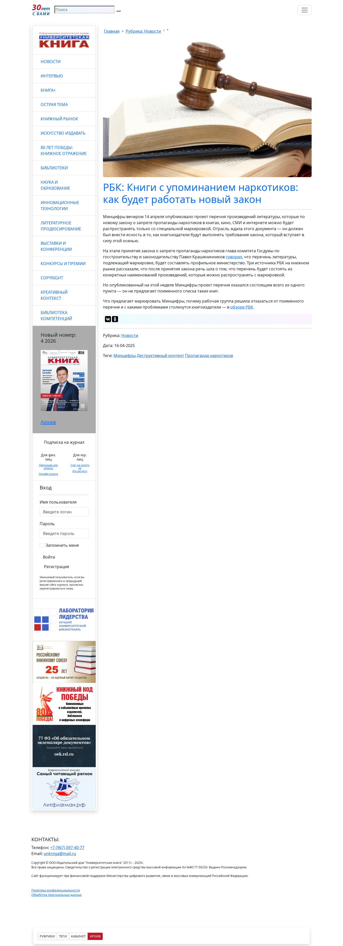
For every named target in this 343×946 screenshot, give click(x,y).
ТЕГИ (63, 936)
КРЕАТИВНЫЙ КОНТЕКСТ (54, 295)
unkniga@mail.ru (60, 853)
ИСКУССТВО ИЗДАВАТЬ (63, 133)
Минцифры (124, 355)
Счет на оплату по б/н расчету (80, 468)
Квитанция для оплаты (48, 466)
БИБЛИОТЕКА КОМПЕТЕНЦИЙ (56, 315)
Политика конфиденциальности (55, 890)
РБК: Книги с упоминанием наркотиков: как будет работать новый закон (200, 193)
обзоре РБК (241, 307)
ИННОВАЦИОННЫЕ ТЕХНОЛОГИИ (60, 205)
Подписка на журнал (64, 442)
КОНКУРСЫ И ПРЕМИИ (63, 263)
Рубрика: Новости (143, 31)
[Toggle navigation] (305, 10)
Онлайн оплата (48, 474)
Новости (129, 335)
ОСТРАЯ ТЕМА (54, 104)
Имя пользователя (58, 502)
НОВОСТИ (51, 61)
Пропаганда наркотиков (209, 355)
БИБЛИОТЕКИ (54, 168)
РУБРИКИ (47, 936)
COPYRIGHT (52, 278)
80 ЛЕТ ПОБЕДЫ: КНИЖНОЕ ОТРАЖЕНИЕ (64, 150)
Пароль (47, 523)
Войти (49, 557)
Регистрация (56, 566)
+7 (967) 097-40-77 (67, 847)
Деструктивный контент (160, 355)
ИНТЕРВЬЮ (52, 76)
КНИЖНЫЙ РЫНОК (59, 119)
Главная (112, 31)
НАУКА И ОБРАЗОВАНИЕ (55, 185)
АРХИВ (95, 936)
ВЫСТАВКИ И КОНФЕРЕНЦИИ (56, 246)
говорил (234, 257)
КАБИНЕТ (78, 936)
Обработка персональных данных (56, 895)
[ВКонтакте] (108, 319)
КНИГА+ (48, 90)
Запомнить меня (62, 545)
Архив (48, 422)
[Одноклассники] (115, 319)
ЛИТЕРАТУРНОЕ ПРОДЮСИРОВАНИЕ (61, 226)
